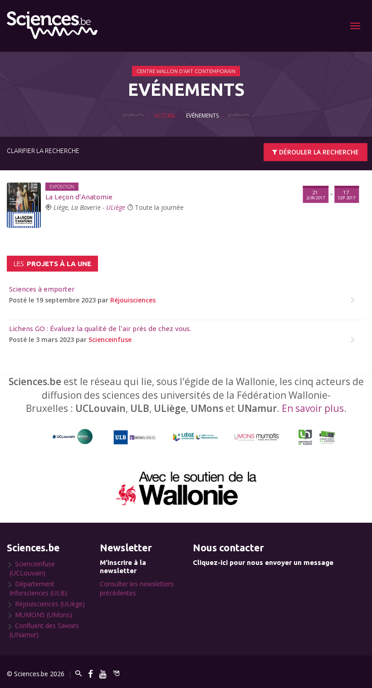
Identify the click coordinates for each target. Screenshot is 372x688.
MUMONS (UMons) (43, 614)
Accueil (165, 115)
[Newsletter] (116, 673)
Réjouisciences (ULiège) (50, 603)
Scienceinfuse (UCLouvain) (32, 568)
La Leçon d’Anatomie (79, 197)
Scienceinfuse (110, 339)
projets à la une (52, 263)
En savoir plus (313, 408)
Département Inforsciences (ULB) (38, 588)
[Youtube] (103, 673)
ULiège (115, 207)
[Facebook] (90, 673)
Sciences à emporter (41, 289)
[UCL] (72, 437)
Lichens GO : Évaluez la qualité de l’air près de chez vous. (100, 328)
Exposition (61, 186)
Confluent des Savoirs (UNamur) (44, 630)
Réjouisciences (133, 300)
